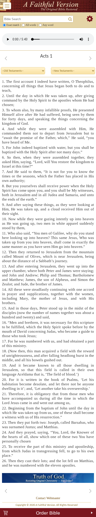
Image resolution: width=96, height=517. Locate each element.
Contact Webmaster (48, 498)
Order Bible (48, 512)
